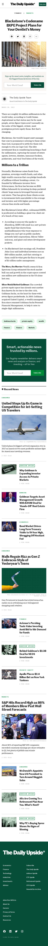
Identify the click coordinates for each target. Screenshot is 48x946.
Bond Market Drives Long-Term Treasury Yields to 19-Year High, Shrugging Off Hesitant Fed (31, 532)
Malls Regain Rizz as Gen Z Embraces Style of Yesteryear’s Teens (21, 560)
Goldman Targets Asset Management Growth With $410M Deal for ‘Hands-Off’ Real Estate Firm (32, 503)
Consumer (6, 551)
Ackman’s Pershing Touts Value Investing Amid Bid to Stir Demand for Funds (32, 627)
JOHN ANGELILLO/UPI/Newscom (38, 740)
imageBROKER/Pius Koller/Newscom (36, 441)
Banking (22, 492)
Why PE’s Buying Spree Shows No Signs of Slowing (31, 826)
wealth (41, 321)
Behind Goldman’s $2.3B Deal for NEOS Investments (32, 654)
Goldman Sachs (10, 321)
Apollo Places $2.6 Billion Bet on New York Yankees (31, 677)
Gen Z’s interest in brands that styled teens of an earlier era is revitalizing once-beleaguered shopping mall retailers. (22, 603)
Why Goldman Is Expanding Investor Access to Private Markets (29, 475)
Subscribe (37, 85)
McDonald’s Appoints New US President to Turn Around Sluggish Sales (31, 775)
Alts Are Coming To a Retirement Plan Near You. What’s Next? (31, 801)
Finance (18, 13)
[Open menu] (4, 4)
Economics (23, 522)
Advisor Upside (27, 465)
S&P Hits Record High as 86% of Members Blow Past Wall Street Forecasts (23, 706)
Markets (29, 13)
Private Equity (26, 670)
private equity (27, 321)
